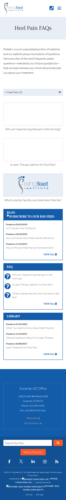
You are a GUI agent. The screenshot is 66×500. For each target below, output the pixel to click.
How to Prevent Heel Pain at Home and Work (30, 247)
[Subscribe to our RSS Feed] (30, 216)
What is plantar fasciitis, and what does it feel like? (35, 295)
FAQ (10, 267)
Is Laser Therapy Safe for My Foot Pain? (32, 284)
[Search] (58, 443)
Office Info (31, 418)
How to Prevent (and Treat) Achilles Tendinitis (30, 238)
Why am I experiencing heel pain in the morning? (32, 276)
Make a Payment (33, 452)
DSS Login (40, 494)
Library (13, 316)
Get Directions (31, 423)
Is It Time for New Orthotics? (21, 228)
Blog (11, 212)
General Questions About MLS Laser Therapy (30, 337)
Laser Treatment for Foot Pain (21, 347)
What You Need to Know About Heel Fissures (30, 327)
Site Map (29, 494)
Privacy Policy (33, 475)
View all (48, 254)
